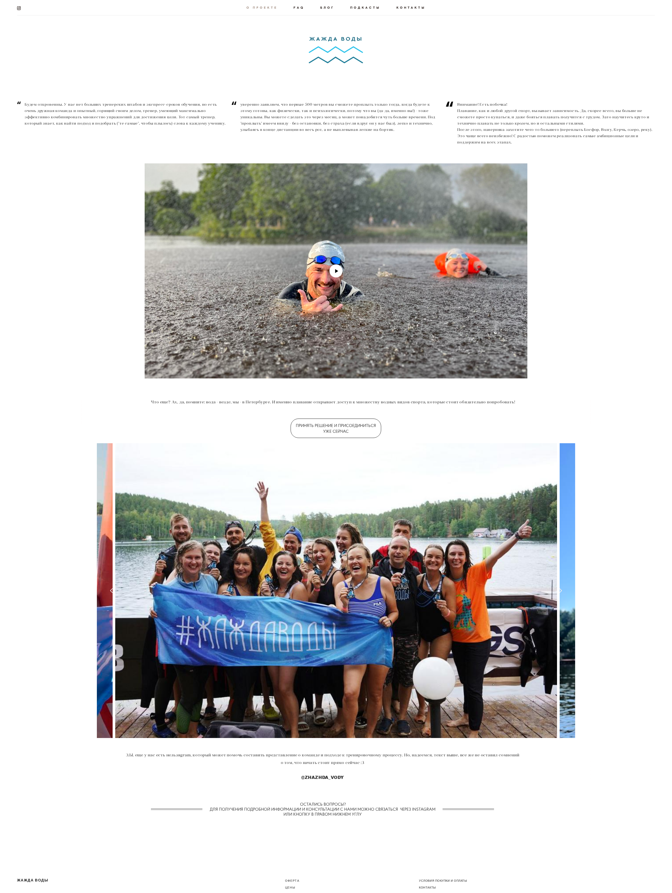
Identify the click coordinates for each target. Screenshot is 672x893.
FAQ (298, 7)
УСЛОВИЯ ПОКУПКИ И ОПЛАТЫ (443, 880)
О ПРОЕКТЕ (262, 7)
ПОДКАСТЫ (365, 7)
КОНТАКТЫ (411, 7)
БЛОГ (327, 7)
